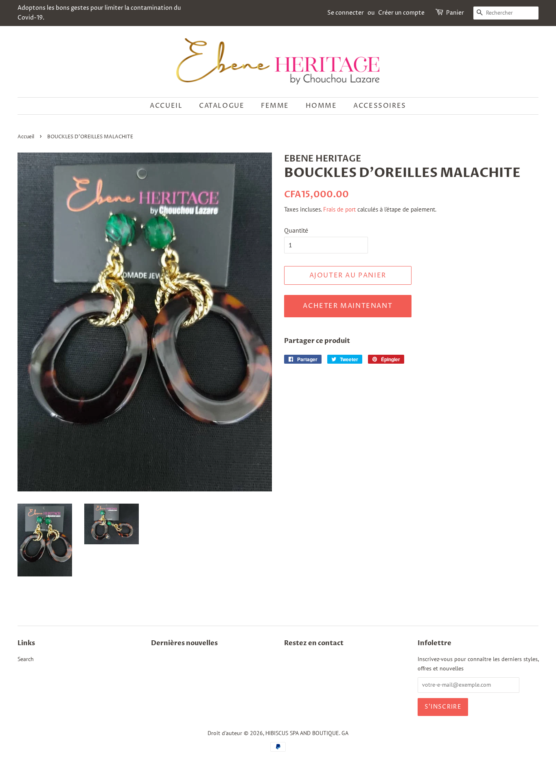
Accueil (166, 105)
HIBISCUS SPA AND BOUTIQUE (302, 733)
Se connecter (345, 13)
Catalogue (221, 105)
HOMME (321, 105)
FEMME (275, 105)
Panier (455, 13)
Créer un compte (401, 13)
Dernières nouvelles (184, 643)
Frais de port (339, 209)
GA (344, 733)
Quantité (296, 230)
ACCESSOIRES (379, 105)
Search (26, 659)
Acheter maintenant (347, 305)
